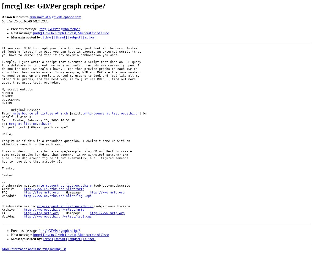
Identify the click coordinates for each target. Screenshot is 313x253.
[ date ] (48, 37)
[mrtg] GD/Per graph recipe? (59, 29)
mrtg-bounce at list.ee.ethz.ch (40, 113)
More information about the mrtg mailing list (34, 249)
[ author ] (89, 37)
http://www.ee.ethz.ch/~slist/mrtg (54, 189)
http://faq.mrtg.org (41, 192)
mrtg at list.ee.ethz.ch (30, 123)
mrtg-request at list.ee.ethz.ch (65, 185)
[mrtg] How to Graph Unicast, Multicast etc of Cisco (71, 33)
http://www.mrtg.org (107, 192)
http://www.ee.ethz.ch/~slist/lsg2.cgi (58, 196)
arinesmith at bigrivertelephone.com (55, 17)
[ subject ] (75, 37)
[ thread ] (60, 37)
